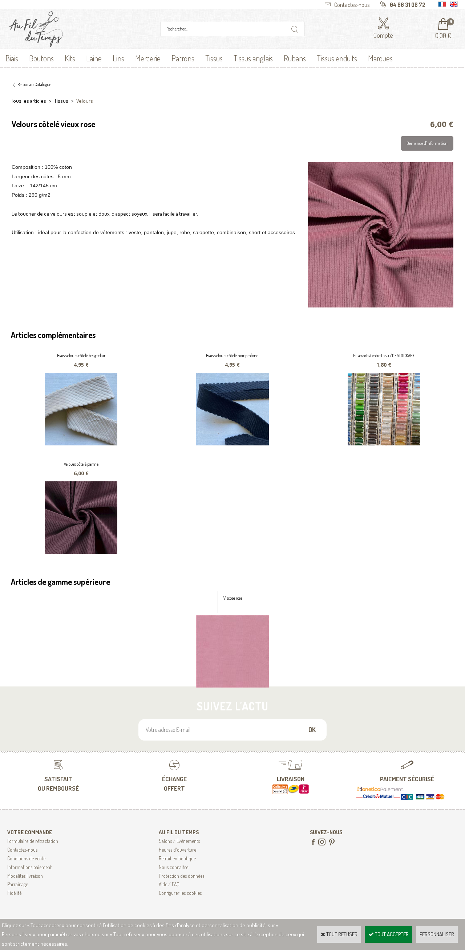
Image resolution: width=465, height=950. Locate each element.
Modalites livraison (25, 876)
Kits (70, 58)
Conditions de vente (26, 858)
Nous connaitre (173, 867)
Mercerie (148, 58)
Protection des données (181, 876)
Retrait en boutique (177, 858)
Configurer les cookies (180, 893)
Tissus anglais (253, 58)
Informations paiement (29, 867)
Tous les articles (28, 100)
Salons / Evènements (179, 841)
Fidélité (14, 893)
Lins (118, 58)
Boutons (41, 58)
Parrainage (17, 884)
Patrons (182, 58)
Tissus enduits (337, 58)
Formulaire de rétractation (32, 841)
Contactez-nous (22, 850)
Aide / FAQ (169, 884)
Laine (94, 58)
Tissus (214, 58)
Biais (11, 58)
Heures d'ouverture (177, 850)
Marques (380, 58)
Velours (84, 100)
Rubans (295, 58)
